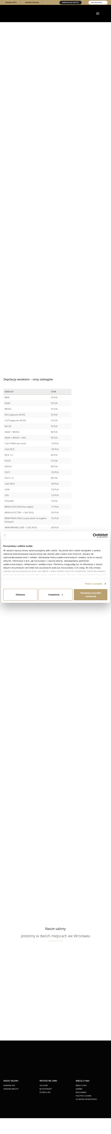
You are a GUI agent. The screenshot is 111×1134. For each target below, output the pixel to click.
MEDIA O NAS (81, 1085)
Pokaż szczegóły (93, 583)
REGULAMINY (81, 1092)
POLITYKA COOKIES (83, 1096)
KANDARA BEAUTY (10, 1089)
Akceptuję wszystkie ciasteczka (90, 595)
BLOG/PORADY (46, 1089)
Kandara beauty (32, 2)
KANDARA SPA (9, 1085)
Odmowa (20, 594)
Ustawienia (53, 594)
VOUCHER (44, 1085)
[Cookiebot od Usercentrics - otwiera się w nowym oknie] (95, 535)
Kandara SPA (10, 2)
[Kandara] (25, 13)
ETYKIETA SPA (45, 1092)
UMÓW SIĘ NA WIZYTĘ (70, 2)
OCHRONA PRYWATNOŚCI (86, 1099)
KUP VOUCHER (96, 2)
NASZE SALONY (10, 1080)
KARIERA (79, 1089)
